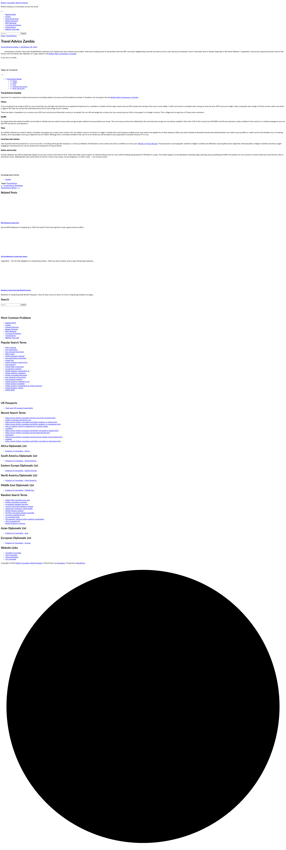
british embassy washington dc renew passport (23, 386)
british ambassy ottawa (14, 511)
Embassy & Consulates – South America (20, 461)
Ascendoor (61, 563)
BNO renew (10, 354)
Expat (3, 36)
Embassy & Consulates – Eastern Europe (21, 471)
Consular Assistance (13, 25)
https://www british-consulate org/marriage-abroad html (27, 433)
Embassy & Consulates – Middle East (19, 490)
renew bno (9, 360)
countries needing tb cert (15, 515)
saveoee (8, 439)
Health (15, 83)
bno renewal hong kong (14, 352)
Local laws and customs (20, 86)
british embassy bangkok (15, 384)
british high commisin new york (17, 500)
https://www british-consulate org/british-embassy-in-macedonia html (33, 424)
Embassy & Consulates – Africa (17, 451)
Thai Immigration (12, 557)
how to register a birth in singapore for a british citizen (26, 426)
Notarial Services (12, 19)
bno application (11, 350)
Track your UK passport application (19, 408)
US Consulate (10, 559)
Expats (8, 17)
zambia (8, 179)
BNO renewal (10, 348)
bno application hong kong (15, 358)
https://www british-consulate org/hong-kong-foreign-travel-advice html (33, 437)
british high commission (14, 367)
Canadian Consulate (13, 553)
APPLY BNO (10, 390)
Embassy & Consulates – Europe (17, 543)
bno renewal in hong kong (15, 377)
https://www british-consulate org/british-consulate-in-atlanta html (31, 431)
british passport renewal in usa (17, 381)
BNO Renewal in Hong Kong (10, 223)
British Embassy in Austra (15, 523)
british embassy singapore (15, 373)
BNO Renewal (10, 23)
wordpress (9, 435)
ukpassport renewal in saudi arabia (19, 509)
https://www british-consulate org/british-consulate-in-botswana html (33, 441)
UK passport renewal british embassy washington (24, 519)
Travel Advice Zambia (14, 79)
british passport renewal (14, 356)
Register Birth (10, 14)
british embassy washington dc (17, 371)
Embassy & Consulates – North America (20, 480)
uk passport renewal (13, 369)
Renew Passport (11, 21)
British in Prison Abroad (148, 144)
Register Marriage (12, 29)
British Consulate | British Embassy (14, 3)
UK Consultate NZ (12, 521)
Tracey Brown (6, 47)
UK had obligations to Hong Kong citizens (14, 256)
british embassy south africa (16, 362)
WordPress (80, 563)
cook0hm (9, 428)
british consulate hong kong (16, 375)
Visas (14, 85)
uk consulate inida (12, 517)
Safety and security (19, 88)
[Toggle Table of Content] (2, 75)
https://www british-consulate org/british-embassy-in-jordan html (31, 422)
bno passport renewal (13, 379)
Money (15, 81)
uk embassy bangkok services (16, 504)
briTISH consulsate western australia (19, 513)
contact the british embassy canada (19, 506)
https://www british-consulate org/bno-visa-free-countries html (30, 418)
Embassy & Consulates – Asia (16, 533)
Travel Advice (10, 27)
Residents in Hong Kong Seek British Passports (16, 290)
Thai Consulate (11, 555)
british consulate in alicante (16, 502)
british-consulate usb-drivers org (18, 420)
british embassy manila (14, 388)
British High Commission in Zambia (62, 54)
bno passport (10, 364)
